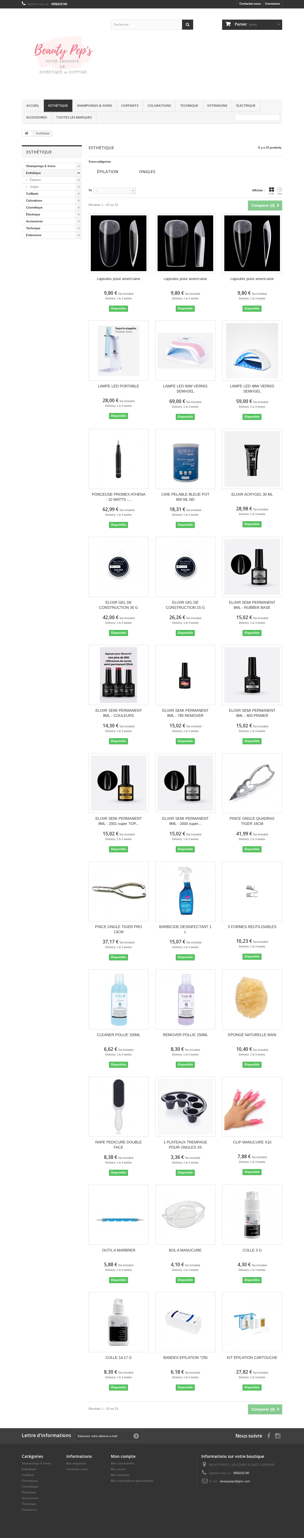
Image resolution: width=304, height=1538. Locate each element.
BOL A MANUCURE (185, 1250)
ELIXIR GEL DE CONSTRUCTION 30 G (118, 605)
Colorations (159, 105)
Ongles (34, 186)
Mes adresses (120, 1475)
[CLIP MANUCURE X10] (252, 1107)
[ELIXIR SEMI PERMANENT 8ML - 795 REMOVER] (185, 675)
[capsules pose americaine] (118, 243)
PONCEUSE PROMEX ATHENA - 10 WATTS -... (118, 497)
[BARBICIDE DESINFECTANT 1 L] (185, 891)
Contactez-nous (250, 3)
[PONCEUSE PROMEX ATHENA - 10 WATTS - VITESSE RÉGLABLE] (118, 459)
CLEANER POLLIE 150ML (118, 1035)
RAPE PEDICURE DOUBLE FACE (118, 1144)
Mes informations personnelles (132, 1481)
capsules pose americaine (118, 279)
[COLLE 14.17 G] (118, 1322)
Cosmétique (34, 207)
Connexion (272, 3)
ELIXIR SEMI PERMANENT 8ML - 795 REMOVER (185, 713)
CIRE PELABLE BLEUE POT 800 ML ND (185, 497)
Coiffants (129, 105)
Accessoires (36, 117)
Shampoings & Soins (94, 105)
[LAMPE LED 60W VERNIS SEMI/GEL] (185, 350)
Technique (189, 105)
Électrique (245, 105)
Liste (279, 193)
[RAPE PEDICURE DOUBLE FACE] (118, 1107)
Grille (271, 193)
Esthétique (58, 105)
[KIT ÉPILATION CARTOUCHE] (252, 1322)
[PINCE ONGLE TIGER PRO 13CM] (118, 891)
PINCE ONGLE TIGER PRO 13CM (118, 929)
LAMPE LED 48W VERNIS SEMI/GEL (252, 388)
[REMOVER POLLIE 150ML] (185, 999)
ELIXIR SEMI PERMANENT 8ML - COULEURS (118, 713)
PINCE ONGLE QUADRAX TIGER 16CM (252, 821)
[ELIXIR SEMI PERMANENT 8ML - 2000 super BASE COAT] (185, 783)
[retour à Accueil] (26, 133)
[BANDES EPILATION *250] (185, 1322)
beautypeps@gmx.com (235, 1481)
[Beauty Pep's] (63, 53)
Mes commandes (122, 1463)
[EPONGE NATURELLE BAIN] (252, 999)
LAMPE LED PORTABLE (118, 386)
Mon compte (123, 1456)
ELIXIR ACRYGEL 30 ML (252, 494)
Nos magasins (76, 1463)
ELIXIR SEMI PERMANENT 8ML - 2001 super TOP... (118, 821)
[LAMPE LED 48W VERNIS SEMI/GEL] (252, 350)
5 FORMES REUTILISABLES (252, 927)
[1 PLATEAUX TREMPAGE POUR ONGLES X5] (185, 1107)
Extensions (217, 105)
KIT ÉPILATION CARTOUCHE (252, 1358)
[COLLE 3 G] (252, 1215)
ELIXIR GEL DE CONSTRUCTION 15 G (185, 605)
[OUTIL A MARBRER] (118, 1215)
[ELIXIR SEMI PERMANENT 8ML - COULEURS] (118, 675)
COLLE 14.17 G (118, 1358)
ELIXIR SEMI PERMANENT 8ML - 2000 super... (185, 821)
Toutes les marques (74, 117)
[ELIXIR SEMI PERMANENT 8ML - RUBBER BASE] (252, 567)
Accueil (32, 105)
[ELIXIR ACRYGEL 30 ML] (252, 459)
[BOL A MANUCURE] (185, 1215)
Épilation (35, 180)
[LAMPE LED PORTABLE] (118, 350)
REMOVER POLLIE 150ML (185, 1035)
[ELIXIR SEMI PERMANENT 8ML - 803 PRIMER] (252, 675)
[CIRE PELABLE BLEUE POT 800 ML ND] (185, 459)
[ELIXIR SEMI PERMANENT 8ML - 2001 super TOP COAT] (118, 783)
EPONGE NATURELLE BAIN (252, 1035)
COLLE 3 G (252, 1250)
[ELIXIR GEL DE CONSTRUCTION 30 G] (118, 567)
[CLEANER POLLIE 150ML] (118, 999)
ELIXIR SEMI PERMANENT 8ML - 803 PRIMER (252, 713)
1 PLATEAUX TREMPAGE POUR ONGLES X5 (185, 1144)
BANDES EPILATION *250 (185, 1358)
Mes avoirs (118, 1469)
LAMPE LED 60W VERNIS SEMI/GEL (185, 388)
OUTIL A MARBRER (118, 1250)
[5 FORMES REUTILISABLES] (252, 891)
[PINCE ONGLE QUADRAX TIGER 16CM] (252, 783)
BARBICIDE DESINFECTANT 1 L (185, 929)
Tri (90, 190)
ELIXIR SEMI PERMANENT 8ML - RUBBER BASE (252, 605)
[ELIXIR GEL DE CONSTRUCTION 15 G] (185, 567)
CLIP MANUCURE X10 (252, 1142)
